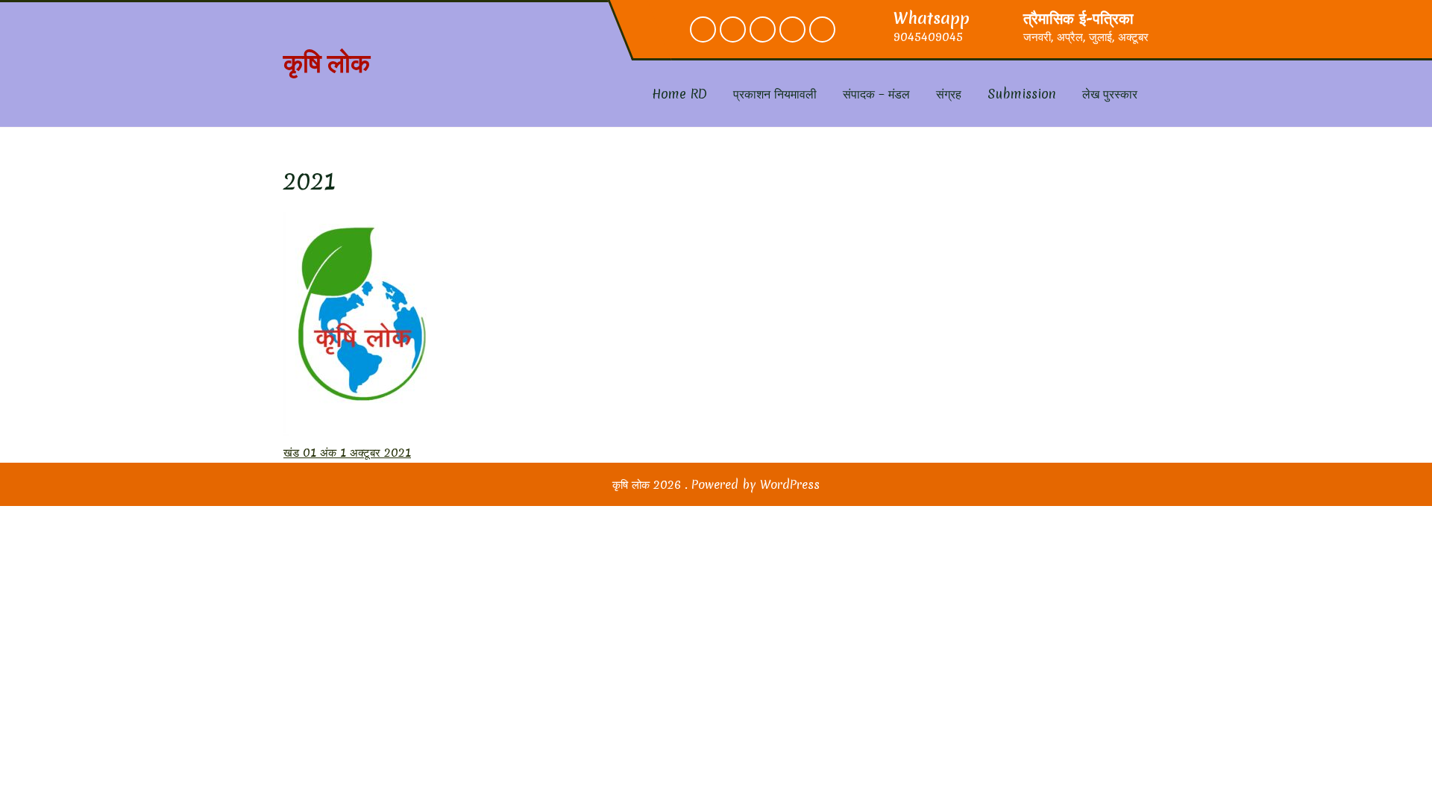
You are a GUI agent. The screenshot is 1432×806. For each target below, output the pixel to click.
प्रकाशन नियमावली (775, 93)
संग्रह (948, 93)
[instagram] (763, 29)
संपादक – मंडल (876, 93)
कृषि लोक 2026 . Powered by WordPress (716, 484)
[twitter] (733, 29)
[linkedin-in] (792, 29)
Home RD (679, 93)
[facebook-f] (703, 29)
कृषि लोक (326, 63)
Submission (1021, 93)
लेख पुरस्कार (1109, 93)
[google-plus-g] (822, 29)
